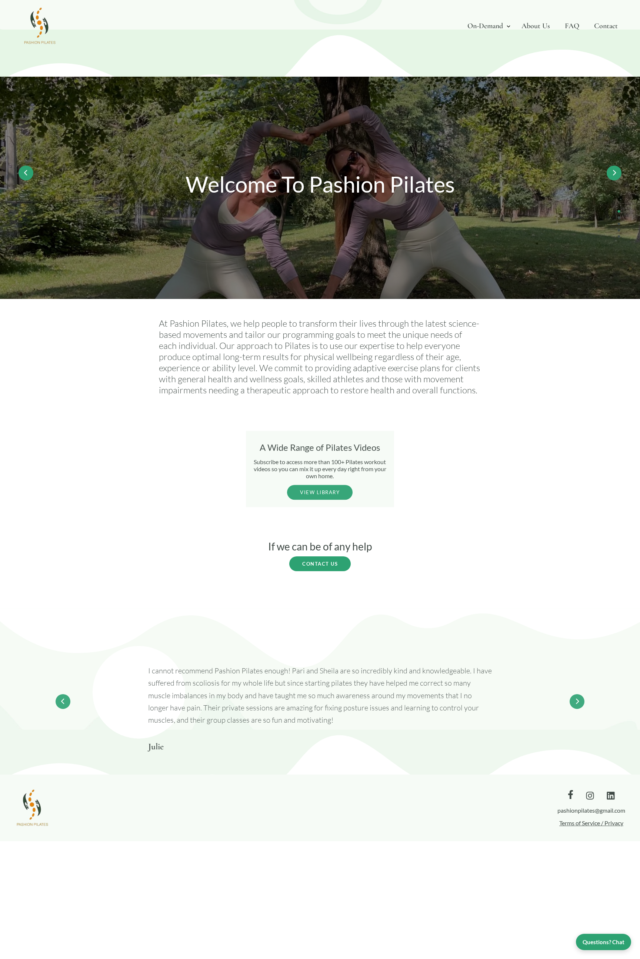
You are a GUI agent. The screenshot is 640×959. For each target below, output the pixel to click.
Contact (606, 25)
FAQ (572, 25)
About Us (535, 25)
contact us (320, 564)
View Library (320, 492)
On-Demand (485, 25)
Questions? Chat (603, 942)
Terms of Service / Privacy (591, 822)
